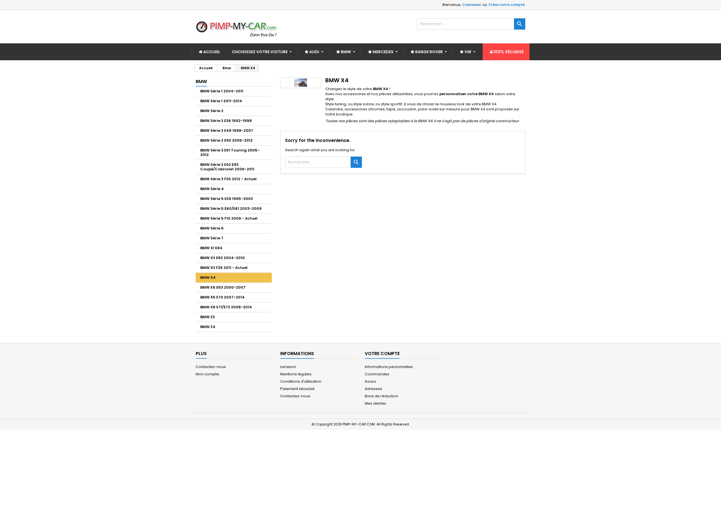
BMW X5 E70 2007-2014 (222, 297)
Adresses (373, 388)
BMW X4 (208, 277)
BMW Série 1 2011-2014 (221, 101)
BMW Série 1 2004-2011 (221, 91)
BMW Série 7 (211, 238)
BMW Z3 (207, 317)
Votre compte (382, 353)
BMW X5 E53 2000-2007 (223, 287)
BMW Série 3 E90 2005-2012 (226, 140)
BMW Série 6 (212, 228)
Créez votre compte (506, 4)
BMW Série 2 (211, 110)
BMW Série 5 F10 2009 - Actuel (228, 218)
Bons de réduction (381, 396)
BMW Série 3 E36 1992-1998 (226, 120)
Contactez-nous (211, 366)
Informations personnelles (389, 366)
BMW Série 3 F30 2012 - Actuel (228, 179)
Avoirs (370, 381)
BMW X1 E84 (211, 248)
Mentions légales (295, 374)
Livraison (288, 366)
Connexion (471, 4)
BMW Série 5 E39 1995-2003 (226, 198)
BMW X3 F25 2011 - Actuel (224, 267)
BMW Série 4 (212, 188)
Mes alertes (375, 403)
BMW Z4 (207, 326)
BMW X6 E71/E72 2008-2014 (226, 307)
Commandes (377, 374)
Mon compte (207, 374)
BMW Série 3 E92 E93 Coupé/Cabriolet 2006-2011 (227, 167)
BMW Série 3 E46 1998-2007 (226, 130)
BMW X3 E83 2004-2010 (222, 257)
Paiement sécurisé (297, 388)
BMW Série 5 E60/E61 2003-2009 (231, 208)
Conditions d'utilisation (300, 381)
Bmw (201, 81)
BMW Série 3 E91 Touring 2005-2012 (230, 152)
